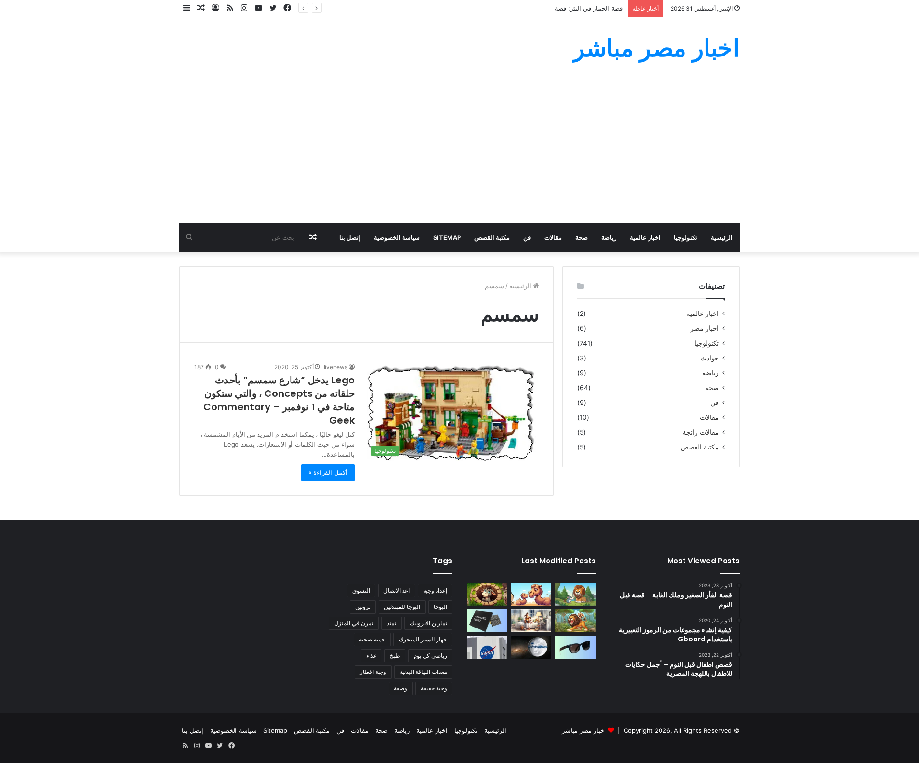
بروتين (362, 606)
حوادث (709, 358)
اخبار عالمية (645, 237)
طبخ (395, 655)
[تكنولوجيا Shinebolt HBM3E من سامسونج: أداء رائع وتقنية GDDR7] (487, 620)
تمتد (391, 623)
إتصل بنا (349, 237)
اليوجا (440, 606)
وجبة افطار (373, 671)
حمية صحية (372, 639)
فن (527, 237)
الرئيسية (722, 237)
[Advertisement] (459, 151)
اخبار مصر (704, 328)
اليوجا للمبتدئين (402, 606)
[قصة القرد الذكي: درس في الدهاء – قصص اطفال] (575, 620)
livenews (335, 366)
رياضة (608, 237)
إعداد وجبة (435, 590)
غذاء (371, 655)
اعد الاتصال (396, 590)
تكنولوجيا (685, 237)
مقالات (553, 237)
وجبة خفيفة (434, 688)
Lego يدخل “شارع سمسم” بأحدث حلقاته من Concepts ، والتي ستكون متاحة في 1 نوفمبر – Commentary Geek (279, 400)
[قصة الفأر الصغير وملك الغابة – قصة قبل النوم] (575, 594)
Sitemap (447, 237)
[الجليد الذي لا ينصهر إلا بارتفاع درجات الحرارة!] (531, 647)
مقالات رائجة (701, 432)
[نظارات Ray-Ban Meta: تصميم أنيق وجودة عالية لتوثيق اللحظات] (575, 647)
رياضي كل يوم (430, 655)
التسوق (361, 590)
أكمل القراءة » (327, 472)
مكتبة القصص (492, 237)
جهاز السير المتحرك (423, 639)
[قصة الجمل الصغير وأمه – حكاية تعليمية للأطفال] (531, 594)
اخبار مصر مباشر (584, 730)
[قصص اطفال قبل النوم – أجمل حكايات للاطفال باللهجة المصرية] (531, 620)
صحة (581, 237)
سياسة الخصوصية (397, 237)
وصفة (400, 688)
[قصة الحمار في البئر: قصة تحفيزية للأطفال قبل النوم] (487, 594)
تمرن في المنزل (353, 623)
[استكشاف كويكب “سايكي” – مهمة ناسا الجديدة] (487, 647)
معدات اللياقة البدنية (423, 671)
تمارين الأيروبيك (428, 623)
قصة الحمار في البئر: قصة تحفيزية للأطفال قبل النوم (554, 8)
